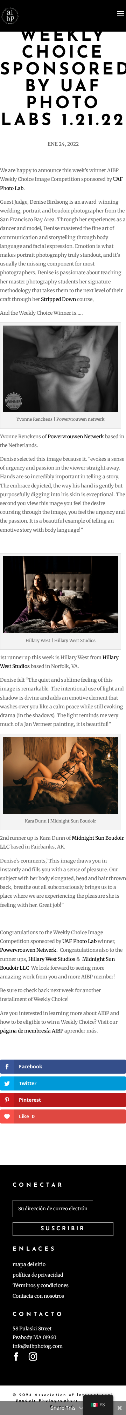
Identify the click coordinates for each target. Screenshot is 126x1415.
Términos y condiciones (41, 1286)
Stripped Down (58, 299)
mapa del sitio (29, 1264)
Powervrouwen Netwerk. (29, 950)
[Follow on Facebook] (16, 1358)
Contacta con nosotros (38, 1296)
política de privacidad (38, 1275)
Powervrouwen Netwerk (76, 436)
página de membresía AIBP (31, 1031)
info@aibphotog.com (38, 1346)
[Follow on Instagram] (33, 1358)
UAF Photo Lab (79, 941)
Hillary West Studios (51, 959)
